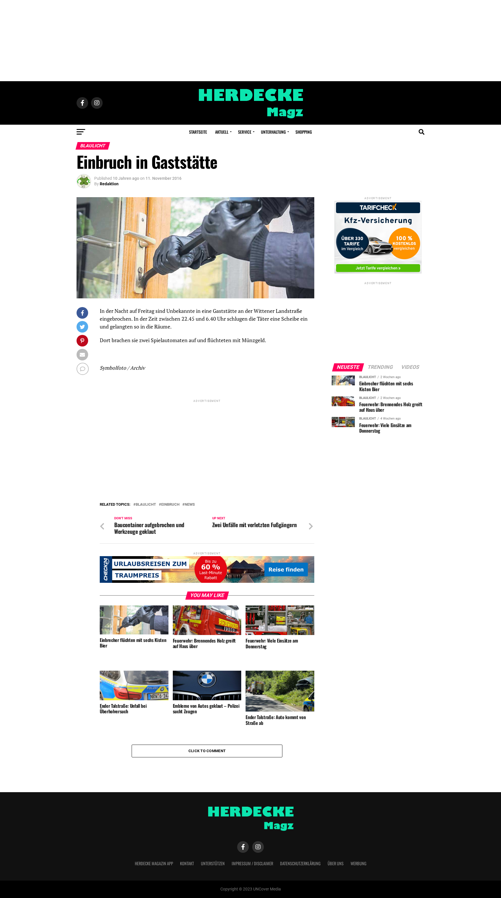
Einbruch (170, 505)
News (190, 505)
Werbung (358, 863)
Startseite (198, 132)
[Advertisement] (250, 40)
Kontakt (187, 863)
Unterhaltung (273, 132)
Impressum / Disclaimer (252, 863)
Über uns (336, 863)
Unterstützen (213, 863)
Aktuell (221, 132)
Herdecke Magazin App (154, 863)
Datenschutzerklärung (300, 863)
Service (244, 132)
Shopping (303, 132)
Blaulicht (146, 505)
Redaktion (109, 184)
